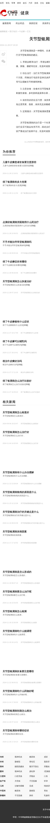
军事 (13, 3)
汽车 (30, 3)
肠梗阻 (17, 762)
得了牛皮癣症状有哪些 (15, 261)
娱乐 (25, 3)
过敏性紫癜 (19, 786)
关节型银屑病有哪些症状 (16, 730)
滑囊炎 (47, 766)
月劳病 (17, 781)
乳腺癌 (47, 795)
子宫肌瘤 (33, 781)
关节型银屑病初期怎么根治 (17, 710)
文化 (42, 3)
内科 (2, 757)
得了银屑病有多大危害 (15, 182)
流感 (31, 786)
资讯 (7, 3)
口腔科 (3, 776)
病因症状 (33, 23)
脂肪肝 (47, 762)
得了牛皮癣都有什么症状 (16, 321)
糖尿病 (32, 757)
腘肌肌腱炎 (19, 766)
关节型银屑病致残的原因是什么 (19, 492)
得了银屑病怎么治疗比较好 (17, 380)
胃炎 (46, 791)
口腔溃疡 (18, 776)
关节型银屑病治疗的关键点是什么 (21, 511)
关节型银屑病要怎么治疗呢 (17, 591)
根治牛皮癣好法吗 (12, 361)
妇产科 (3, 781)
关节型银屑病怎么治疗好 (16, 432)
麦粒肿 (32, 771)
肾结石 (32, 762)
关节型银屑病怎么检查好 (16, 412)
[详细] (31, 166)
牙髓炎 (32, 776)
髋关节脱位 (34, 766)
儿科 (2, 786)
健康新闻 (6, 23)
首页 (2, 3)
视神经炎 (18, 757)
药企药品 (20, 23)
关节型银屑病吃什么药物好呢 (18, 691)
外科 (2, 762)
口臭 (46, 776)
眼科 (2, 771)
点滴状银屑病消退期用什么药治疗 (21, 222)
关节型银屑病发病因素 (15, 531)
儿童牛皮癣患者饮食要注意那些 (19, 162)
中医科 (3, 791)
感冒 (46, 757)
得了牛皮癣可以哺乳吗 (15, 341)
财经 (19, 3)
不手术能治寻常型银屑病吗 (17, 242)
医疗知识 (13, 31)
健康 (24, 12)
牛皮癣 (22, 31)
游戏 (36, 3)
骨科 (2, 766)
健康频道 (3, 31)
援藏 (48, 3)
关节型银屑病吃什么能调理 (17, 631)
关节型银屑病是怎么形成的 (17, 572)
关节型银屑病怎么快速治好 (17, 281)
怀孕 (46, 781)
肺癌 (31, 795)
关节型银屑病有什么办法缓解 (18, 472)
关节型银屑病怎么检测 (15, 611)
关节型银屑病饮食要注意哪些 (18, 671)
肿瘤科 (3, 795)
